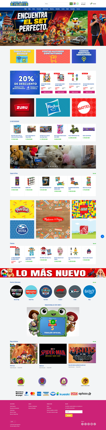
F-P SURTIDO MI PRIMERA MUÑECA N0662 (30, 258)
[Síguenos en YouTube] (91, 424)
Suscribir (69, 415)
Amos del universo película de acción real (77, 365)
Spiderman (41, 366)
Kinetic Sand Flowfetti (87, 135)
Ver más (78, 9)
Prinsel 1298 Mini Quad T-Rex (74, 135)
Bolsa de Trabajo (13, 412)
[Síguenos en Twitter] (85, 424)
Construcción (45, 9)
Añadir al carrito (47, 92)
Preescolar (39, 9)
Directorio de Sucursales (14, 408)
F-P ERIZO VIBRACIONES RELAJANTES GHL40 (15, 258)
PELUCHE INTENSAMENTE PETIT (74, 84)
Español (12, 421)
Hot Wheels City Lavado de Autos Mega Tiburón (45, 136)
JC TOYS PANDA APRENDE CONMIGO (45, 84)
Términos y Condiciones (32, 406)
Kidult (67, 9)
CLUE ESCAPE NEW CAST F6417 (45, 187)
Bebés (33, 9)
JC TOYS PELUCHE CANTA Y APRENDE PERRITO (60, 84)
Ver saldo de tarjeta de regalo (52, 412)
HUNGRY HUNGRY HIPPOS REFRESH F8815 (59, 188)
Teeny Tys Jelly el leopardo (88, 257)
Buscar (48, 406)
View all (94, 243)
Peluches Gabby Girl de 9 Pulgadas (58, 258)
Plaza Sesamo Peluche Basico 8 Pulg (74, 258)
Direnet (18, 426)
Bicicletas (52, 9)
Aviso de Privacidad (32, 408)
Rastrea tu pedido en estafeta (52, 410)
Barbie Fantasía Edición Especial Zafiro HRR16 (60, 136)
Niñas (25, 9)
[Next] (96, 83)
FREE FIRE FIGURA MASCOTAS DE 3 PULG (88, 84)
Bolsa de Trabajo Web (14, 414)
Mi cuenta (83, 4)
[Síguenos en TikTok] (94, 424)
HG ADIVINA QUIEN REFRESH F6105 (74, 188)
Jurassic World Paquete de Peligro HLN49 (30, 136)
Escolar (63, 9)
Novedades (73, 9)
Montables (58, 9)
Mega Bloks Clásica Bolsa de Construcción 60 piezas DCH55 (17, 136)
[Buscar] (71, 3)
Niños (29, 9)
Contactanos (12, 410)
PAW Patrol (12, 366)
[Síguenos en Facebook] (82, 424)
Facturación (49, 408)
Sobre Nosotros (13, 406)
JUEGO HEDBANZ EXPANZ (15, 187)
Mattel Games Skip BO (87, 187)
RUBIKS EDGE (28, 187)
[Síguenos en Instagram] (88, 424)
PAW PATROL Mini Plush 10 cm (45, 257)
